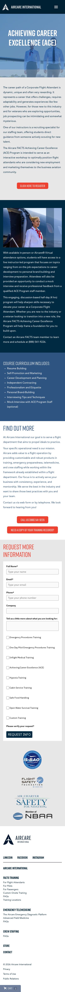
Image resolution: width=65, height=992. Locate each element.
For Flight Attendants (14, 882)
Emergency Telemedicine (17, 910)
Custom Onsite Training (15, 893)
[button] (56, 7)
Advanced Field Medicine (16, 918)
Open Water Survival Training (24, 707)
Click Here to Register (32, 186)
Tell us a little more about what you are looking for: (32, 618)
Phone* (10, 592)
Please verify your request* (20, 726)
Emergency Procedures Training (25, 637)
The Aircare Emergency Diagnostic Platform (25, 915)
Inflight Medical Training (22, 657)
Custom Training (18, 717)
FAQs (6, 896)
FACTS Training (11, 878)
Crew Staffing (11, 931)
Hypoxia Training (18, 677)
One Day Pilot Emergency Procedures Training (32, 647)
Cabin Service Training (21, 687)
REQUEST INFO (19, 734)
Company (11, 605)
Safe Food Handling (19, 697)
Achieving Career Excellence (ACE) (27, 667)
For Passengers (10, 889)
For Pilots (7, 886)
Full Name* (12, 566)
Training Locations (12, 900)
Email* (9, 579)
